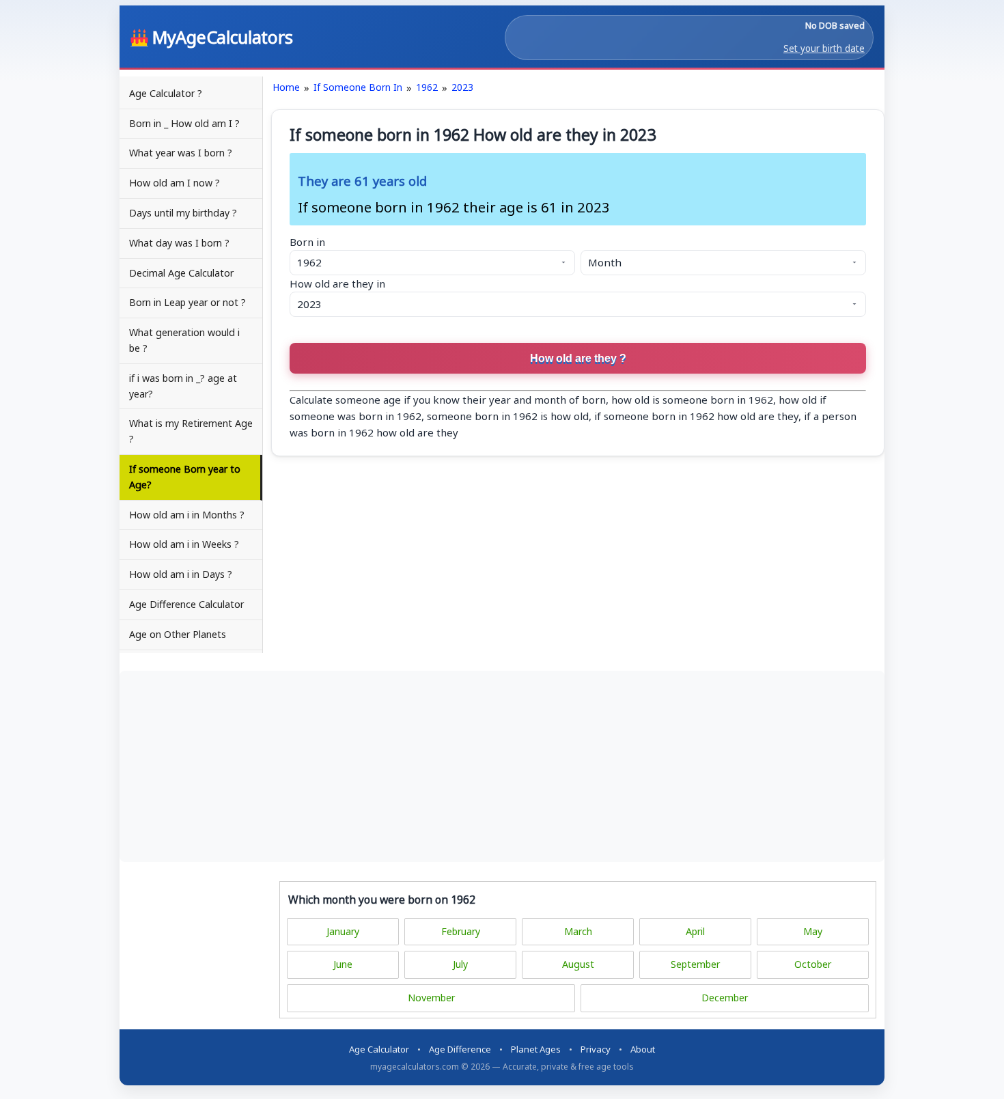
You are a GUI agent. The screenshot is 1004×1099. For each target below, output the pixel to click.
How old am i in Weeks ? (184, 544)
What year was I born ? (180, 152)
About (642, 1049)
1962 (427, 87)
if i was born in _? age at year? (183, 386)
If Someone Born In (357, 87)
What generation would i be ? (184, 340)
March (578, 931)
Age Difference (460, 1049)
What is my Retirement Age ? (191, 431)
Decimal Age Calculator (181, 272)
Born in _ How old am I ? (184, 123)
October (812, 964)
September (695, 964)
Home (286, 87)
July (460, 964)
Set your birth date (824, 48)
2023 (462, 87)
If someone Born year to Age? (184, 476)
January (342, 931)
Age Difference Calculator (186, 604)
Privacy (596, 1049)
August (578, 964)
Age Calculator (379, 1049)
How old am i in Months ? (187, 514)
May (812, 931)
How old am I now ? (174, 182)
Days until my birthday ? (183, 212)
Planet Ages (536, 1049)
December (724, 997)
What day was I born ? (179, 242)
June (342, 964)
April (695, 931)
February (460, 931)
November (431, 997)
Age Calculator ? (165, 93)
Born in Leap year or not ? (187, 302)
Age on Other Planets (177, 634)
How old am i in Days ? (180, 574)
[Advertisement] (502, 766)
